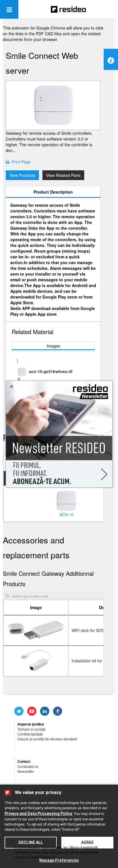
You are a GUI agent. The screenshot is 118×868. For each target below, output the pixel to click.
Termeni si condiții (31, 729)
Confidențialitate (30, 734)
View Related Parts (63, 175)
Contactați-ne (27, 766)
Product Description (53, 192)
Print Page (20, 162)
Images (53, 346)
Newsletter (25, 771)
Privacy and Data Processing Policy (38, 813)
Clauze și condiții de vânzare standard (47, 738)
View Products (22, 175)
